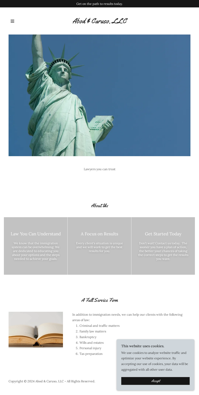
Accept (155, 381)
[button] (12, 21)
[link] (99, 22)
